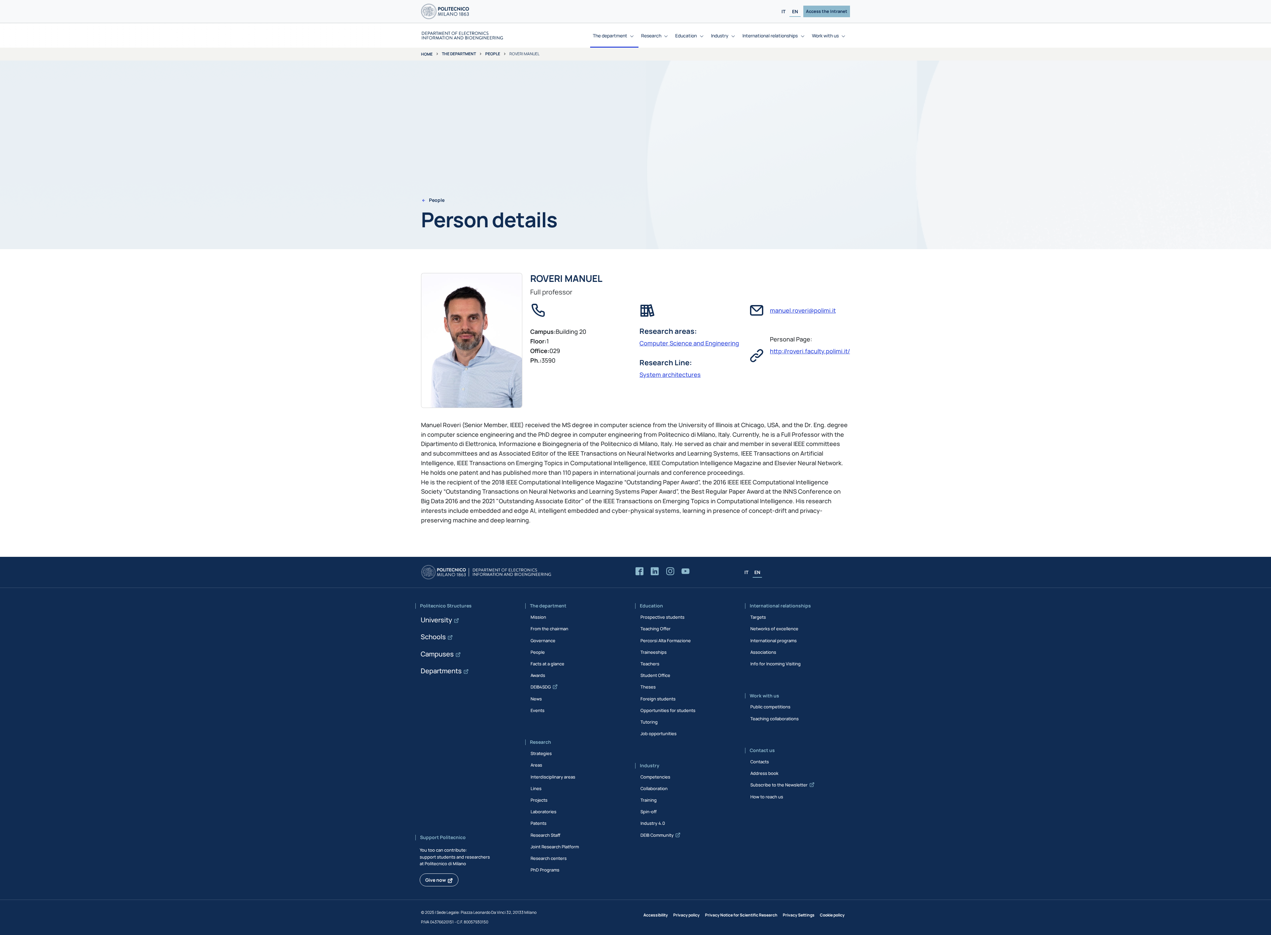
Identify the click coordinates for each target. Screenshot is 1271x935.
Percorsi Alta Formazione (665, 641)
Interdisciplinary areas (553, 777)
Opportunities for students (667, 710)
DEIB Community (657, 835)
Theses (648, 687)
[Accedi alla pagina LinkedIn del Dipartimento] (655, 571)
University (436, 619)
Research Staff (545, 835)
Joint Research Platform (555, 847)
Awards (538, 675)
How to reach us (766, 797)
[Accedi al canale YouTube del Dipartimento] (685, 571)
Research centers (549, 858)
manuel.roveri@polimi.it (803, 310)
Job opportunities (658, 733)
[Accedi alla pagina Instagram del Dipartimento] (670, 571)
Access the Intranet (826, 11)
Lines (536, 788)
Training (648, 800)
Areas (536, 765)
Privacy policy (686, 915)
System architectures (670, 374)
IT (783, 11)
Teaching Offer (655, 629)
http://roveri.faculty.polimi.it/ (810, 351)
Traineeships (653, 652)
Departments (441, 670)
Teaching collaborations (774, 719)
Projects (539, 800)
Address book (764, 773)
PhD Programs (545, 870)
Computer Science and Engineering (689, 343)
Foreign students (658, 699)
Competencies (655, 777)
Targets (758, 617)
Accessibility (655, 915)
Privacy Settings (799, 915)
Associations (763, 652)
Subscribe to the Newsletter (779, 785)
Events (537, 710)
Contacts (759, 762)
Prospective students (662, 617)
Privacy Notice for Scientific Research (741, 915)
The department (459, 54)
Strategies (541, 753)
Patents (538, 823)
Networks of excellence (774, 629)
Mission (538, 617)
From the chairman (549, 629)
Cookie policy (832, 915)
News (536, 699)
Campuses (437, 653)
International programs (773, 641)
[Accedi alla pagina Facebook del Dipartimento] (639, 571)
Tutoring (649, 722)
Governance (543, 641)
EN (795, 11)
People (492, 54)
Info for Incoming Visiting (775, 664)
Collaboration (654, 788)
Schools (433, 636)
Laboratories (543, 812)
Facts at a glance (547, 664)
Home (427, 54)
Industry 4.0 (652, 823)
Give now (435, 880)
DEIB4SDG (541, 687)
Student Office (655, 675)
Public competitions (770, 707)
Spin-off (648, 812)
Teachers (649, 664)
